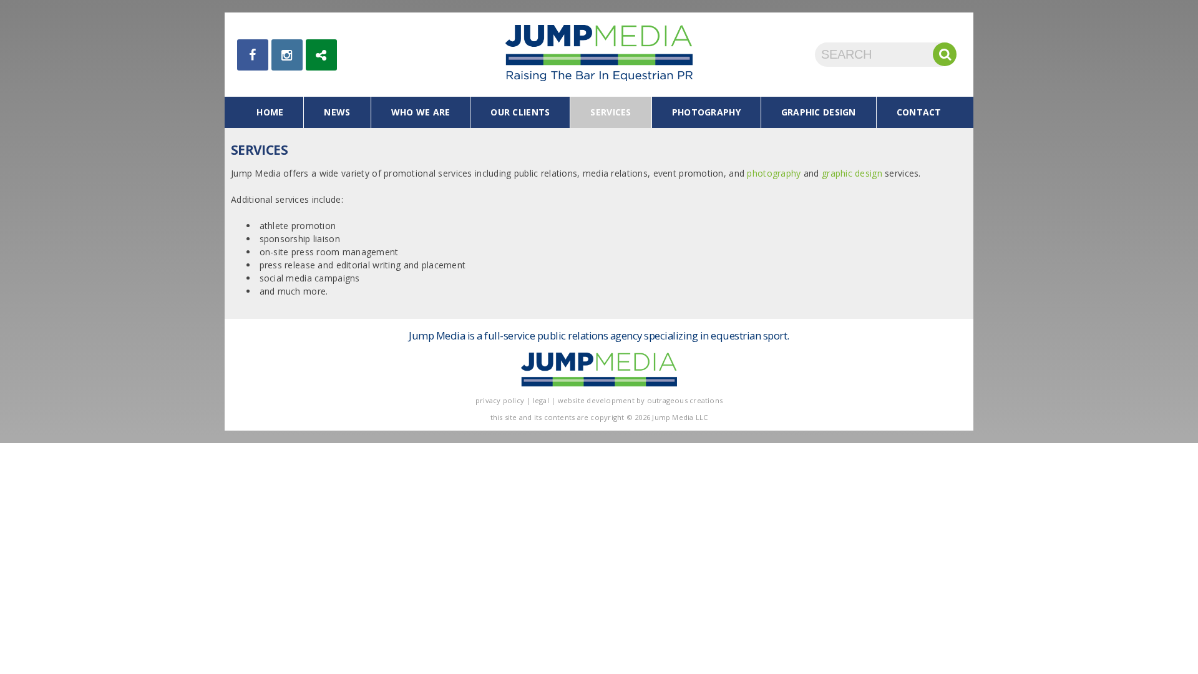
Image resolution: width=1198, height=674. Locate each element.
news (337, 112)
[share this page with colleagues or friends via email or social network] (321, 55)
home (269, 112)
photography (706, 112)
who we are (420, 112)
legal (541, 400)
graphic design (818, 112)
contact (919, 112)
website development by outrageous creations (640, 400)
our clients (520, 112)
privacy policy (499, 400)
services (610, 112)
